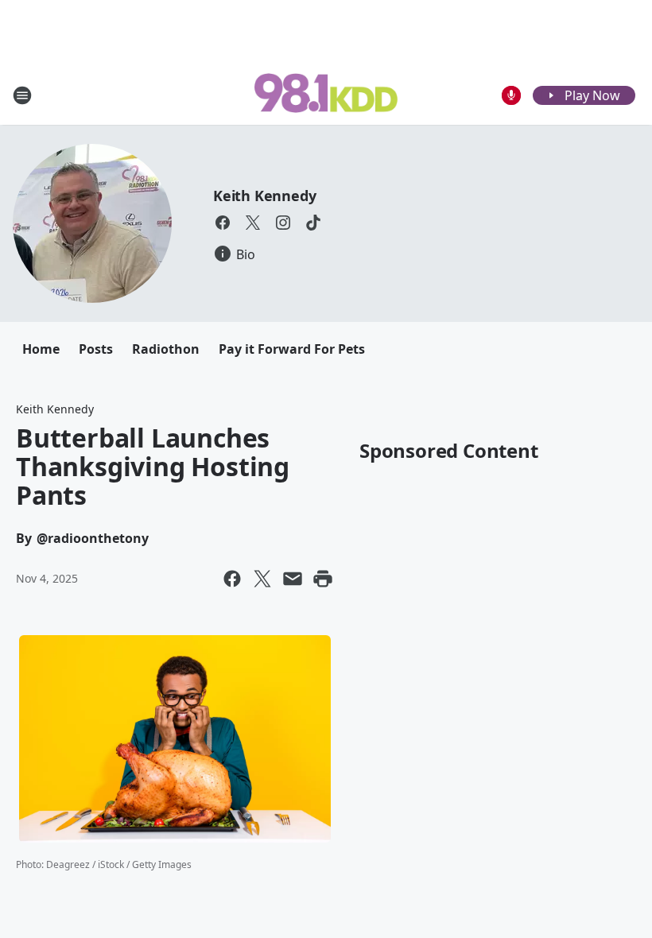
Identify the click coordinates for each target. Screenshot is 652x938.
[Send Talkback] (511, 95)
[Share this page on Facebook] (232, 579)
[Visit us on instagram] (283, 222)
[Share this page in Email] (292, 579)
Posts (96, 349)
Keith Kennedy (264, 195)
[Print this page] (323, 579)
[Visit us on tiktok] (313, 222)
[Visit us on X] (252, 222)
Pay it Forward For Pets (292, 349)
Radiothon (166, 349)
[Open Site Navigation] (22, 95)
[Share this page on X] (262, 579)
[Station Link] (326, 94)
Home (41, 349)
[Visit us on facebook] (222, 222)
